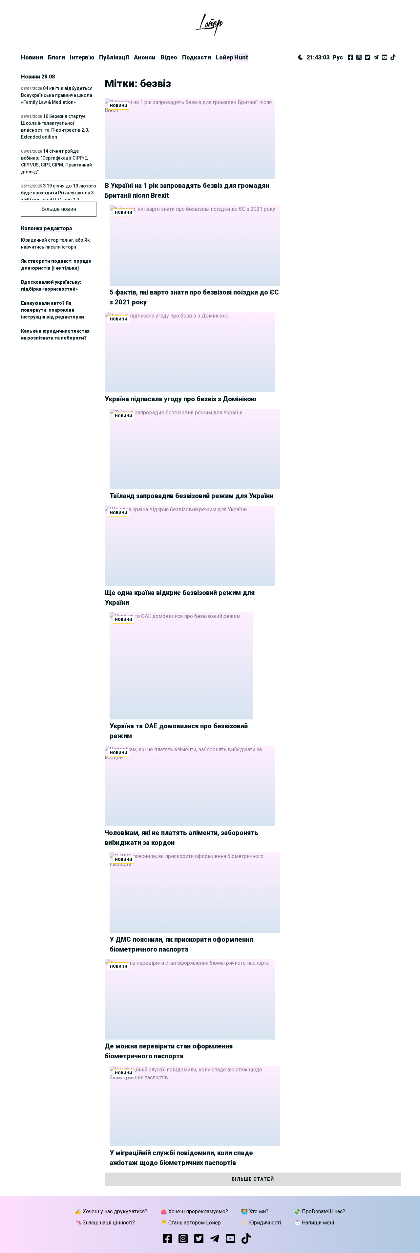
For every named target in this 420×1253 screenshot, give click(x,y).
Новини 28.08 (38, 77)
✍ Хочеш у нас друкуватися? (111, 1211)
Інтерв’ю (82, 57)
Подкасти (196, 57)
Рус (338, 57)
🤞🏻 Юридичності (261, 1223)
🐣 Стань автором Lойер (190, 1223)
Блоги (56, 57)
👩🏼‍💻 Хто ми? (254, 1211)
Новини (32, 57)
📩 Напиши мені (314, 1223)
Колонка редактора (46, 228)
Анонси (145, 57)
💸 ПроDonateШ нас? (319, 1211)
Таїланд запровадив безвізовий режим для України (191, 496)
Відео (168, 57)
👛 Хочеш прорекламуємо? (194, 1211)
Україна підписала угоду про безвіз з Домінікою (180, 399)
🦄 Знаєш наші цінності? (105, 1223)
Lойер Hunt (232, 57)
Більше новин (58, 209)
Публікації (114, 57)
